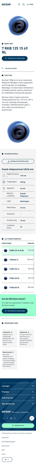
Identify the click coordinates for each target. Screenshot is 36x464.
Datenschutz (5, 446)
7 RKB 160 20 (14, 278)
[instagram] (15, 418)
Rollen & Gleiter (11, 68)
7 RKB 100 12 (14, 269)
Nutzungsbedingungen (8, 441)
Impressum (5, 437)
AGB (3, 450)
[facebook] (7, 418)
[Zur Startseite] (6, 4)
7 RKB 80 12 (13, 260)
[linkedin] (4, 418)
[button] (18, 386)
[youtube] (11, 418)
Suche (3, 454)
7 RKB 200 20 (14, 287)
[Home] (2, 68)
